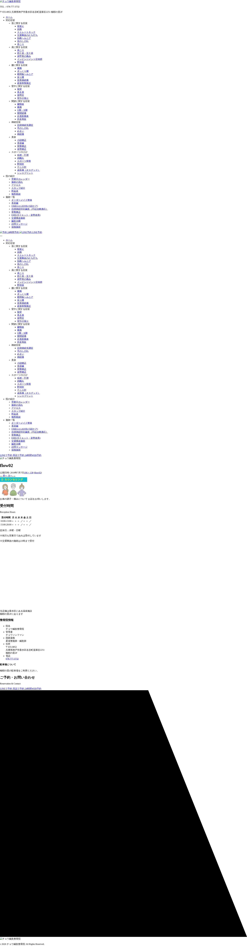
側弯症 (20, 95)
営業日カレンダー (20, 179)
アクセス (16, 185)
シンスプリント (25, 173)
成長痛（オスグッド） (28, 170)
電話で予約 (19, 455)
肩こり (20, 50)
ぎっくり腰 (23, 71)
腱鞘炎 (20, 104)
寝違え (20, 26)
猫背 (19, 89)
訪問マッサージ (19, 224)
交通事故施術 (18, 218)
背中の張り (23, 98)
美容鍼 (20, 143)
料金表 (14, 191)
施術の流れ (17, 182)
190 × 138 (28, 472)
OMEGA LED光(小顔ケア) (24, 206)
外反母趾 (21, 119)
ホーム (9, 17)
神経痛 (20, 134)
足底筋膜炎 (23, 116)
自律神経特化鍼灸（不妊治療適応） (29, 209)
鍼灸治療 (16, 221)
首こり (20, 44)
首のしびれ (23, 41)
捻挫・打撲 (23, 155)
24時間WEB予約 (33, 455)
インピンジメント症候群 (29, 59)
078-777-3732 (12, 659)
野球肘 (20, 164)
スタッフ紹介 (18, 188)
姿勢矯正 (21, 149)
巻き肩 (20, 92)
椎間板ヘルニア (25, 74)
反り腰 (20, 77)
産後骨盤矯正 (24, 83)
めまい (20, 131)
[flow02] (13, 496)
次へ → (11, 475)
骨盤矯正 (21, 146)
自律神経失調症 (25, 125)
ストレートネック (26, 32)
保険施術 (16, 227)
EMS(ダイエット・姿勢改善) (25, 215)
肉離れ (20, 158)
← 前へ (3, 475)
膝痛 (19, 107)
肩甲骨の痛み (24, 56)
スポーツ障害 (24, 161)
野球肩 (20, 62)
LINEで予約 (6, 455)
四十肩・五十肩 (25, 53)
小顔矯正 (21, 140)
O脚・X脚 (22, 110)
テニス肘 (21, 167)
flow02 (38, 472)
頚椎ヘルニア (24, 38)
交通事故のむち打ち (27, 35)
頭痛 (19, 29)
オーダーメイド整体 (21, 200)
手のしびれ (23, 128)
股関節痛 (21, 113)
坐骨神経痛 (23, 80)
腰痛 (19, 68)
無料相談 (16, 194)
